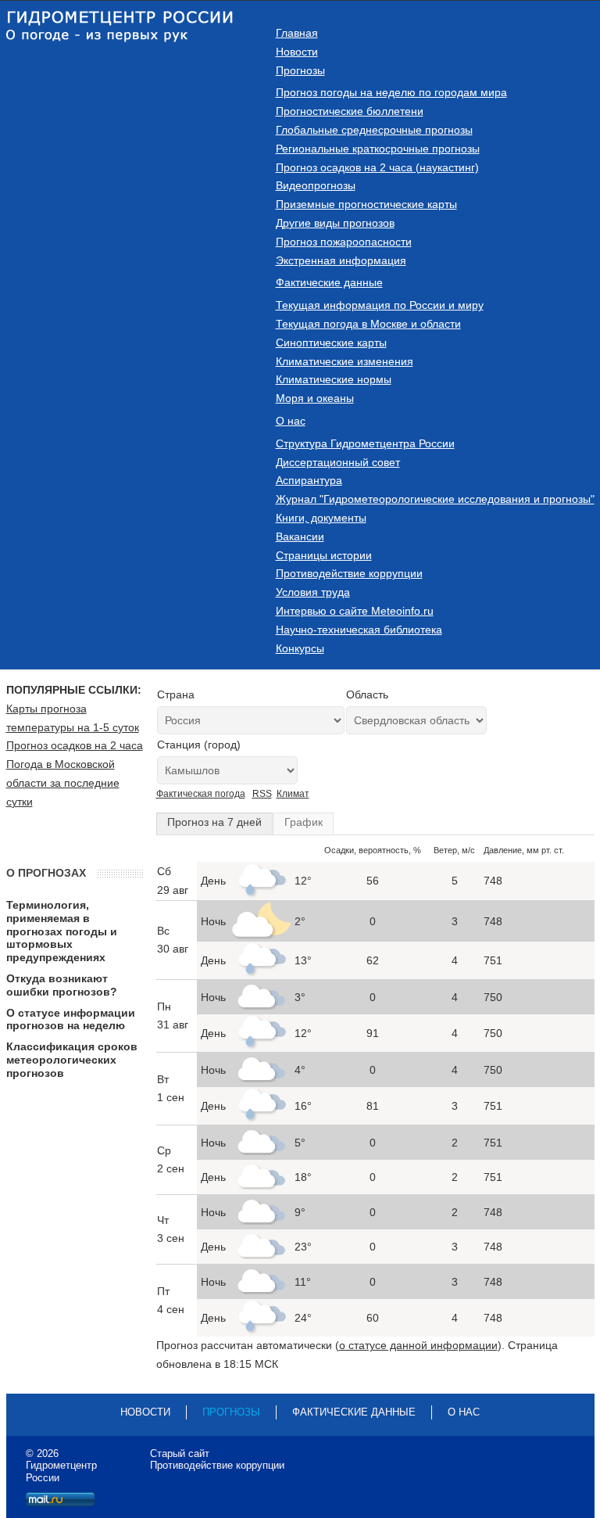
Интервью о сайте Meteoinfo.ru (355, 611)
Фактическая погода (200, 793)
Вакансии (300, 536)
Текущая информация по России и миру (380, 305)
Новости (297, 51)
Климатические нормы (333, 379)
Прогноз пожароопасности (344, 241)
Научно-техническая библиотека (359, 629)
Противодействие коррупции (349, 573)
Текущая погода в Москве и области (368, 324)
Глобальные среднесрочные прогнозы (374, 130)
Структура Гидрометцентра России (365, 443)
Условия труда (313, 592)
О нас (290, 420)
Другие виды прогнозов (335, 223)
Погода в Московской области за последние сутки (63, 783)
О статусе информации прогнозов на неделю (70, 1019)
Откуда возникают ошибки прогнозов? (61, 985)
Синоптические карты (331, 342)
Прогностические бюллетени (349, 111)
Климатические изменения (344, 361)
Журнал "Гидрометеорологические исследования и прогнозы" (435, 499)
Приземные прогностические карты (366, 204)
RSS (262, 793)
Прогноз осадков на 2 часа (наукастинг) (377, 167)
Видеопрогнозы (315, 185)
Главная (297, 33)
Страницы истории (324, 555)
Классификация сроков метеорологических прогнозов (72, 1059)
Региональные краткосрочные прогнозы (378, 148)
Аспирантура (309, 480)
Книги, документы (321, 517)
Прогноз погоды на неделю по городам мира (391, 92)
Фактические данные (329, 282)
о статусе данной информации (418, 1345)
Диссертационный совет (338, 462)
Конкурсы (300, 648)
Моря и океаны (315, 398)
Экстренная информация (341, 260)
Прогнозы (300, 70)
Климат (293, 793)
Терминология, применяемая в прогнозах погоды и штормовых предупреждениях (61, 931)
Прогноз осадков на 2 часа (74, 745)
